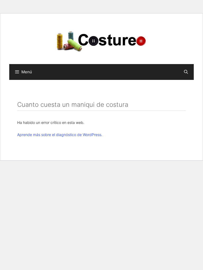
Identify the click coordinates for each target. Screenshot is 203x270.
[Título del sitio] (101, 40)
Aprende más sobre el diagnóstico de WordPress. (59, 134)
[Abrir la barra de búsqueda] (186, 72)
